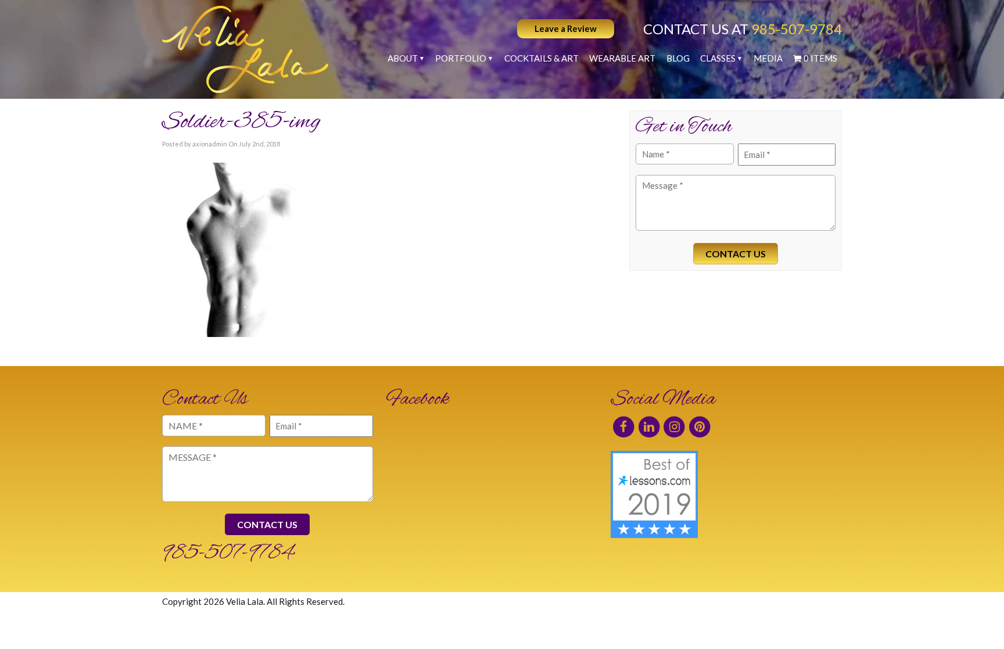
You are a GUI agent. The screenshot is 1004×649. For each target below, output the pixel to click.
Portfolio (460, 58)
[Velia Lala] (245, 49)
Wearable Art (622, 58)
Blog (678, 58)
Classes (718, 58)
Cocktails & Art (541, 58)
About (403, 58)
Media (768, 58)
